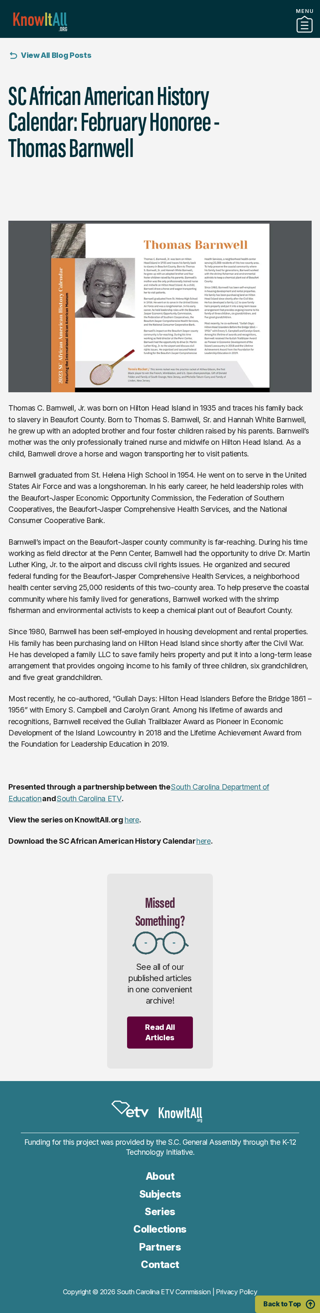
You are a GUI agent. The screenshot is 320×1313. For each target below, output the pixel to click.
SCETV (130, 1109)
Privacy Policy (237, 1292)
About (160, 1176)
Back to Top (282, 1304)
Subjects (160, 1194)
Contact (160, 1264)
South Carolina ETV (89, 798)
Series (160, 1212)
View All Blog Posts (56, 55)
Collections (160, 1229)
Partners (160, 34)
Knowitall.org (40, 21)
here (132, 819)
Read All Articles (160, 1032)
